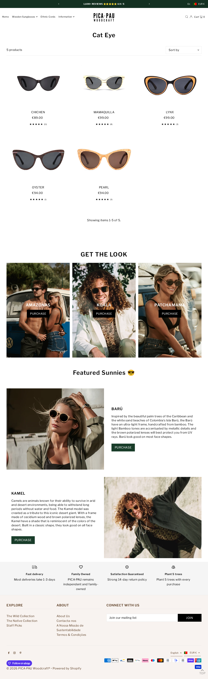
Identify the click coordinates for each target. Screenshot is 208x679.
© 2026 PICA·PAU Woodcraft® (28, 668)
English (174, 652)
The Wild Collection (20, 616)
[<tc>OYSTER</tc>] (38, 158)
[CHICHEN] (38, 83)
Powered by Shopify (67, 668)
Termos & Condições (71, 634)
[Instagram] (14, 653)
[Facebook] (8, 653)
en (189, 4)
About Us (63, 616)
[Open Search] (186, 16)
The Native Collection (21, 620)
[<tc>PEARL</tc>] (104, 158)
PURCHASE (38, 313)
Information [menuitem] (65, 16)
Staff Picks (14, 625)
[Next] (149, 4)
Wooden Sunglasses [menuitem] (23, 16)
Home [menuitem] (5, 16)
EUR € (201, 4)
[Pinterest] (20, 653)
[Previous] (58, 4)
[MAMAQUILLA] (104, 83)
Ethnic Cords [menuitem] (48, 16)
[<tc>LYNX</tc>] (170, 83)
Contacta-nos (66, 620)
